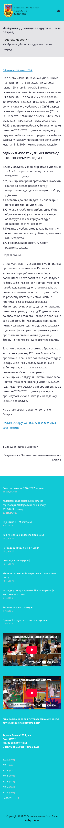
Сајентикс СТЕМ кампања (17, 521)
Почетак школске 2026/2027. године (23, 488)
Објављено (17, 70)
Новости (7, 797)
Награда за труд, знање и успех (21, 547)
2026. (6, 792)
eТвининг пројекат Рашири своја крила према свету (29, 575)
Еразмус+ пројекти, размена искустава (25, 620)
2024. (6, 781)
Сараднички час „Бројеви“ (22, 447)
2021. (6, 765)
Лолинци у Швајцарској (16, 560)
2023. (6, 776)
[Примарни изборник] (58, 10)
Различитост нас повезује (17, 607)
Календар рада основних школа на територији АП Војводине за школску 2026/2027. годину (24, 505)
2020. (6, 759)
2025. (6, 787)
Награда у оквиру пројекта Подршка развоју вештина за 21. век (28, 592)
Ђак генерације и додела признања (23, 534)
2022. (6, 770)
